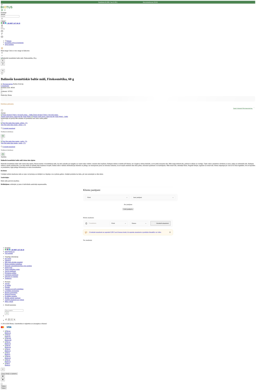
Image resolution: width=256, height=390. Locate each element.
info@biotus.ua (9, 251)
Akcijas (7, 283)
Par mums (8, 258)
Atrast (3, 21)
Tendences (8, 278)
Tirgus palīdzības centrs (12, 269)
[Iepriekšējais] (3, 60)
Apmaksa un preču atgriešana (14, 289)
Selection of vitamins (11, 276)
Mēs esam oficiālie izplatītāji (14, 262)
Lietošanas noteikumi (11, 275)
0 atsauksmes (5, 86)
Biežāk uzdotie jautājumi (12, 298)
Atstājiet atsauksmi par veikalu (14, 300)
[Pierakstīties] (7, 313)
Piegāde (7, 287)
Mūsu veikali (9, 301)
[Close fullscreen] (3, 70)
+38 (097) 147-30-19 (13, 23)
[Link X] (14, 320)
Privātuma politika (10, 273)
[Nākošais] (3, 64)
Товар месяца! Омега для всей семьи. (45, 115)
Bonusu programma (11, 292)
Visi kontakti (9, 253)
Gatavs (4, 386)
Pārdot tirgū (8, 267)
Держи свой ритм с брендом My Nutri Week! (16, 116)
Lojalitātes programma (12, 291)
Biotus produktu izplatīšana (13, 264)
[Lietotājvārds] (2, 26)
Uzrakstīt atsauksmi (8, 128)
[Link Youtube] (11, 320)
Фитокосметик (8, 84)
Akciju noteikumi (10, 271)
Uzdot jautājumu (128, 209)
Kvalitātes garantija (11, 296)
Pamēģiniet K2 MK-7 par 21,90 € (108, 2)
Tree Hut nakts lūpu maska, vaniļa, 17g (13, 143)
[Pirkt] (3, 136)
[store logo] (6, 8)
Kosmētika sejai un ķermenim (14, 43)
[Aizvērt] (3, 369)
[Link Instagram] (9, 320)
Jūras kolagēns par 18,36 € (150, 2)
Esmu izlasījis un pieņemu (9, 373)
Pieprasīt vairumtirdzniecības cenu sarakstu (18, 266)
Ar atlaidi (8, 285)
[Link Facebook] (6, 320)
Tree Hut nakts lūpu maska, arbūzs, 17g (13, 125)
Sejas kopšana (9, 44)
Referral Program (10, 294)
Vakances (8, 260)
